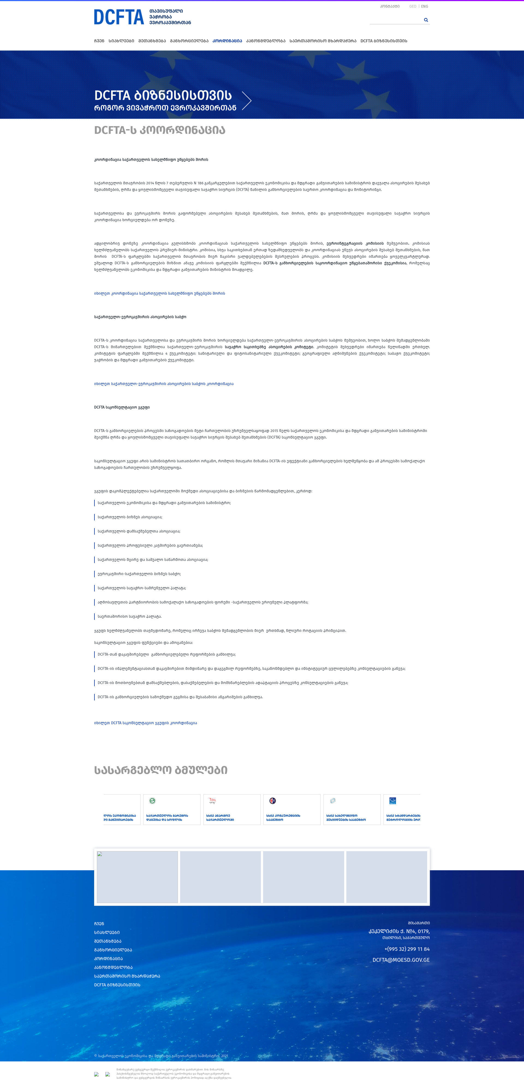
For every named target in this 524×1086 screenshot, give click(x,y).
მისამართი (419, 923)
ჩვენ (99, 40)
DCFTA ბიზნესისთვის (384, 40)
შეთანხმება (152, 40)
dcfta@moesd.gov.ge (401, 960)
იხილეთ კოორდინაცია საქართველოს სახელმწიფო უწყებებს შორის (159, 293)
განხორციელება (189, 40)
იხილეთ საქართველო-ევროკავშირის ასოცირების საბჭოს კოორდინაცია (164, 383)
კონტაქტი (390, 6)
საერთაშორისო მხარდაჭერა (323, 40)
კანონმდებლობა (265, 40)
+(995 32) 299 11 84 (407, 949)
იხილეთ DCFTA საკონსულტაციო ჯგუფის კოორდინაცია (145, 723)
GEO (412, 6)
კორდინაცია (227, 40)
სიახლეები (121, 40)
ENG (424, 6)
